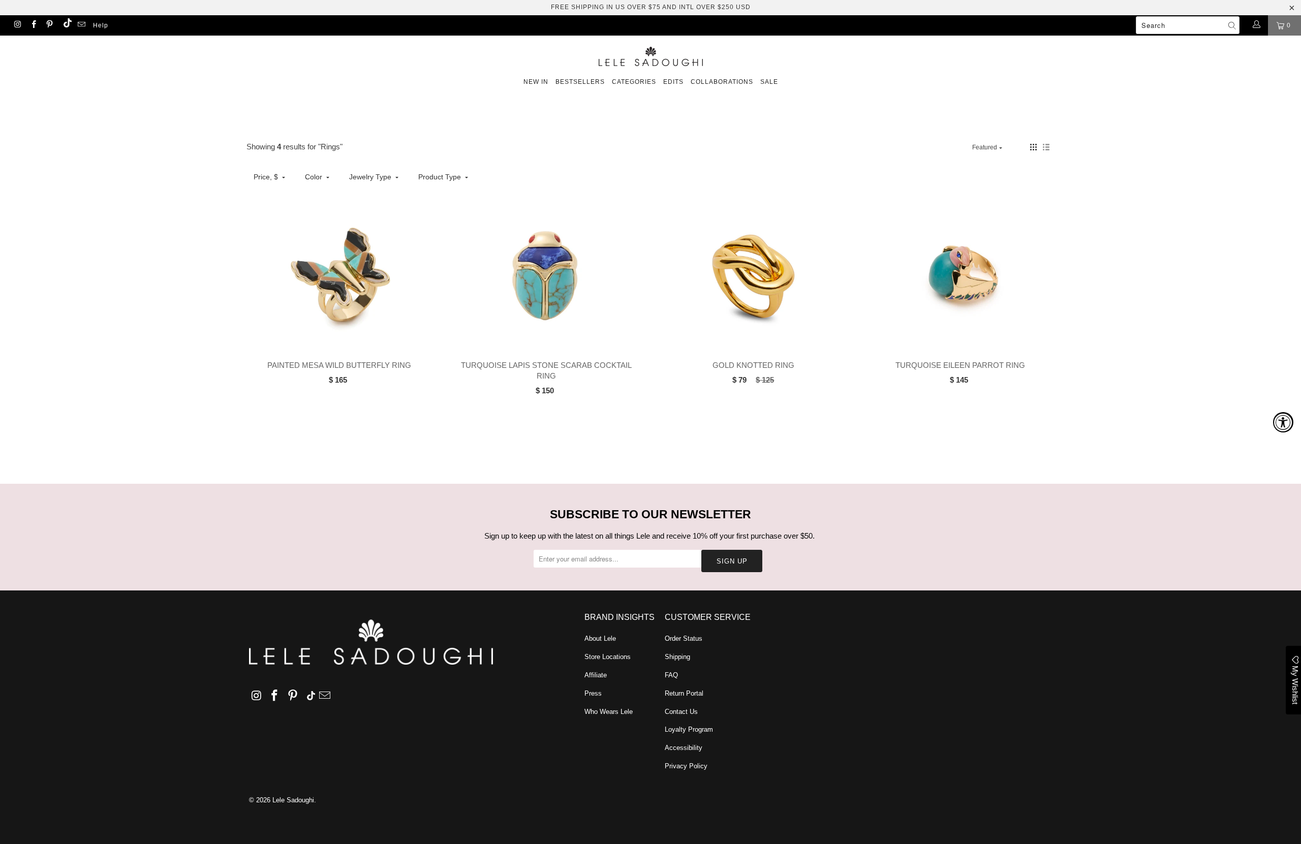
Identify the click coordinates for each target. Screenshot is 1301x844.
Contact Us (681, 711)
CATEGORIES (634, 81)
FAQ (671, 675)
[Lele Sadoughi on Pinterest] (49, 25)
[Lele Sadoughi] (650, 55)
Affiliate (595, 675)
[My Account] (1256, 25)
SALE (769, 81)
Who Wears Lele (608, 711)
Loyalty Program (689, 729)
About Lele (600, 638)
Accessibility (683, 748)
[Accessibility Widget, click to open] (1283, 422)
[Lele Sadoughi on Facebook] (32, 25)
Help (100, 25)
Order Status (683, 638)
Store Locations (607, 657)
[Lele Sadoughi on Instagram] (17, 25)
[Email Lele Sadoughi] (81, 25)
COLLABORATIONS (722, 81)
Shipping (677, 657)
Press (593, 693)
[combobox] (1188, 25)
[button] (1033, 147)
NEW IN (535, 81)
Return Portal (684, 693)
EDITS (673, 81)
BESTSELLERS (580, 81)
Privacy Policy (686, 766)
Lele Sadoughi (293, 800)
